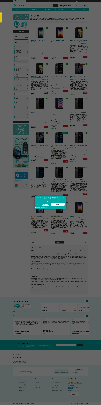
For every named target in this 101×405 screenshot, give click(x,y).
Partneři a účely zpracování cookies (41, 207)
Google (45, 199)
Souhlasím (58, 204)
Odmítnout (45, 204)
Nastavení (38, 204)
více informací (50, 201)
